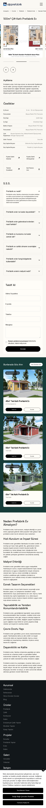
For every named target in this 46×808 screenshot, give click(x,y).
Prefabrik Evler (31, 11)
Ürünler (14, 11)
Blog (5, 699)
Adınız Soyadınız (12, 294)
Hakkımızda (7, 689)
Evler (5, 746)
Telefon (8, 314)
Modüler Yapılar (9, 726)
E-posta (8, 304)
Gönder (23, 349)
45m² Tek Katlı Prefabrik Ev (17, 401)
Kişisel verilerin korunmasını (18, 341)
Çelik (5, 712)
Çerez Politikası (8, 785)
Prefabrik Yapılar (9, 742)
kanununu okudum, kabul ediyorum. (22, 342)
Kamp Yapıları (8, 729)
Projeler (7, 735)
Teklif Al (14, 409)
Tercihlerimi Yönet (23, 790)
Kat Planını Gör (30, 169)
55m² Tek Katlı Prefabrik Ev (17, 448)
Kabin (5, 719)
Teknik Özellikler (9, 169)
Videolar (6, 762)
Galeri (6, 754)
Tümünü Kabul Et (23, 803)
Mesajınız (9, 325)
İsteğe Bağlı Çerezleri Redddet (23, 796)
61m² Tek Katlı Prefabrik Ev (17, 494)
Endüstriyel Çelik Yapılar (12, 723)
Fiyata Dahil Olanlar (10, 158)
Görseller (6, 759)
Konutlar (6, 739)
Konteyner (7, 716)
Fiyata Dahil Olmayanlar (30, 158)
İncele (32, 409)
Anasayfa (6, 11)
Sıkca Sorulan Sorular (11, 696)
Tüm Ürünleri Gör (36, 364)
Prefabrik (21, 11)
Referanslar (7, 693)
